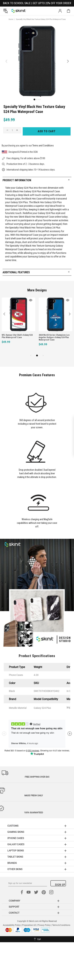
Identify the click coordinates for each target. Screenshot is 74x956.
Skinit (19, 10)
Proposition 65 (29, 925)
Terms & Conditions (61, 925)
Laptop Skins (15, 850)
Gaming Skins (15, 831)
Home (11, 19)
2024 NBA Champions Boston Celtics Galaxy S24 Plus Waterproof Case (56, 336)
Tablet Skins (15, 856)
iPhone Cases (15, 838)
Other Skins (14, 869)
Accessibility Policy (12, 925)
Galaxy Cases (15, 844)
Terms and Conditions (43, 145)
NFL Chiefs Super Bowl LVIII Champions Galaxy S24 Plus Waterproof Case (15, 337)
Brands (12, 863)
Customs (12, 825)
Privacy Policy (44, 925)
